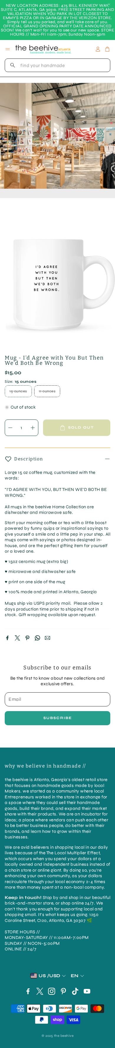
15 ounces (18, 391)
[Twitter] (17, 638)
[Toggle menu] (8, 49)
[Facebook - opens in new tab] (28, 991)
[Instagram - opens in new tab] (51, 991)
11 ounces (47, 391)
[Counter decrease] (10, 427)
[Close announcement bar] (109, 4)
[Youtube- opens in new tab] (87, 991)
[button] (57, 65)
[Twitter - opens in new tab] (39, 991)
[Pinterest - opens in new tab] (63, 991)
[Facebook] (7, 638)
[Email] (47, 638)
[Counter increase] (32, 427)
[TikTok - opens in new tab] (75, 991)
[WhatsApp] (37, 638)
